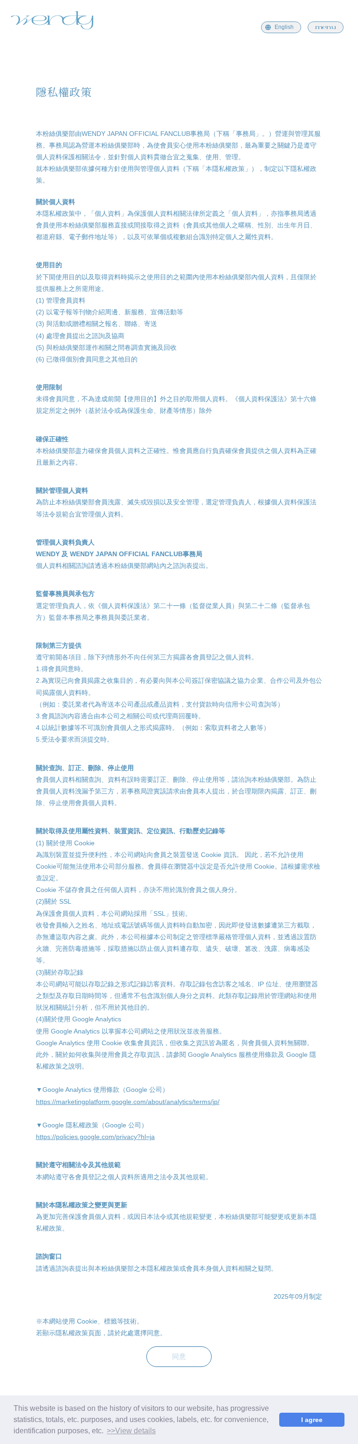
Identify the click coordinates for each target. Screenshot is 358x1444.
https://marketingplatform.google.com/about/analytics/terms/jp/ (128, 1101)
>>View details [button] (131, 1431)
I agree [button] (312, 1419)
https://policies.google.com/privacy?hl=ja (95, 1136)
